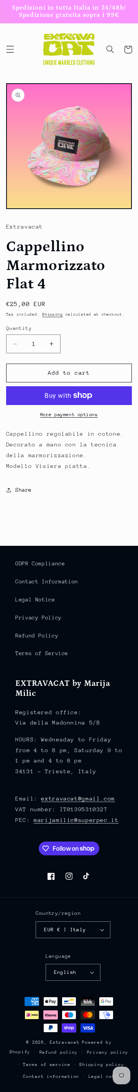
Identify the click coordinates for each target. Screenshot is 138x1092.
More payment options (69, 414)
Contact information (51, 1076)
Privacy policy (107, 1052)
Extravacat (64, 1042)
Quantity (19, 328)
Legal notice (106, 1076)
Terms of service (47, 1064)
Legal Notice (35, 599)
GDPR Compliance (40, 563)
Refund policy (58, 1052)
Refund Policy (36, 635)
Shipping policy (101, 1064)
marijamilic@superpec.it (76, 820)
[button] (10, 49)
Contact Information (46, 581)
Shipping (52, 314)
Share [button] (23, 490)
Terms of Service (41, 653)
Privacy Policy (38, 617)
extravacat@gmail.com (78, 798)
